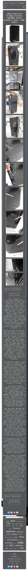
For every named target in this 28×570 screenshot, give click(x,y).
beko (18, 548)
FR (16, 563)
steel (8, 534)
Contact (14, 556)
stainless (15, 534)
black (11, 545)
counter (15, 543)
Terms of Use (14, 561)
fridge (21, 542)
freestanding (12, 539)
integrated (20, 532)
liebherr (6, 548)
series (17, 525)
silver (21, 534)
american (10, 531)
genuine (8, 525)
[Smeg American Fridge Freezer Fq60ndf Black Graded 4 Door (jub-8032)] (14, 34)
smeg (7, 521)
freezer (16, 528)
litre (13, 523)
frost (21, 537)
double (13, 525)
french (16, 537)
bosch (21, 525)
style (20, 540)
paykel (15, 548)
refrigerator (19, 545)
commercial (20, 521)
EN (12, 563)
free (22, 548)
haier (6, 537)
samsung (8, 543)
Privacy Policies (14, 559)
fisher (11, 548)
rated (7, 545)
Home (14, 554)
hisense (11, 537)
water (16, 523)
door (13, 521)
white (8, 523)
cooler (10, 529)
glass (21, 524)
